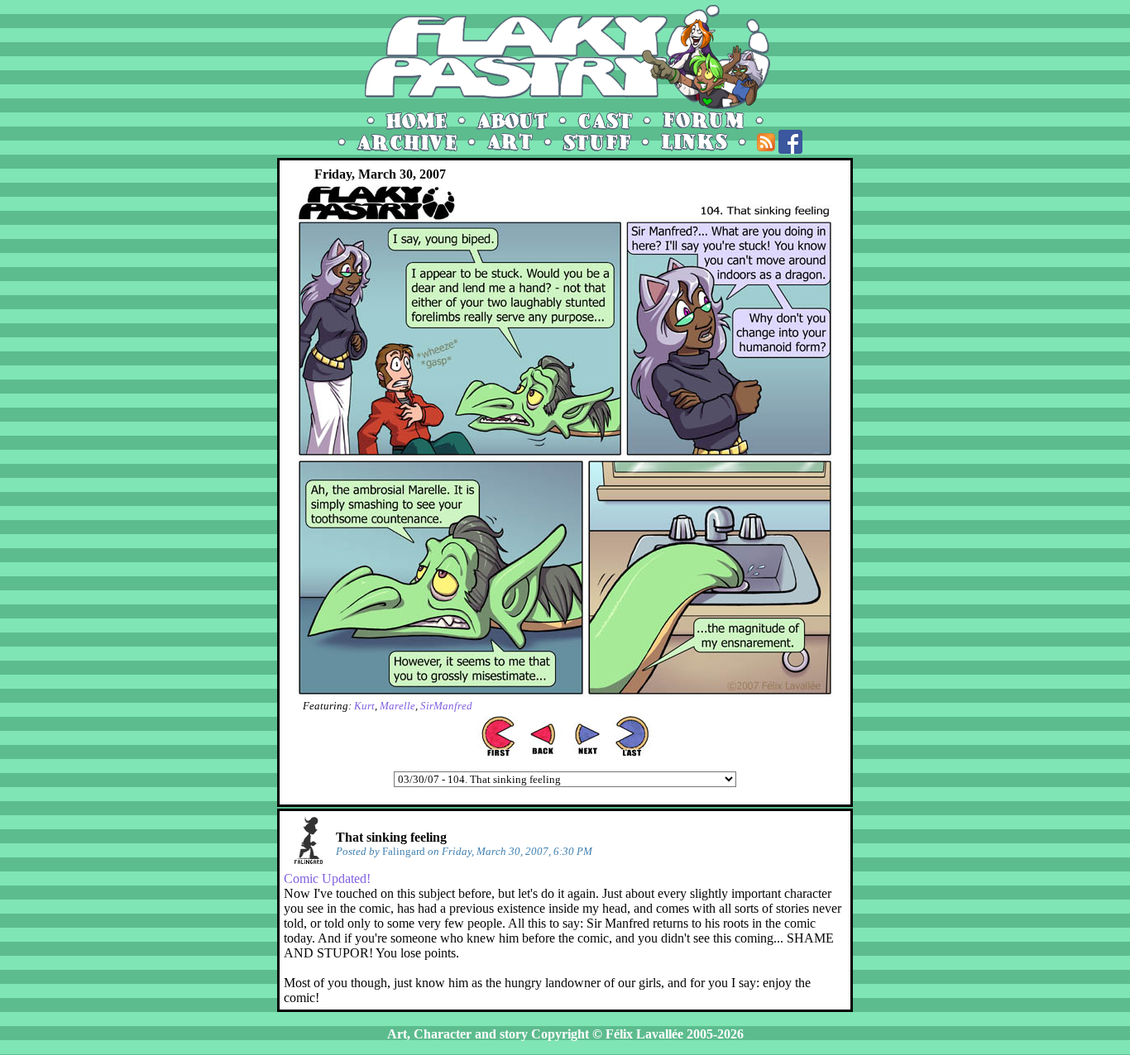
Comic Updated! (327, 878)
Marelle (397, 705)
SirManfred (446, 705)
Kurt (364, 705)
